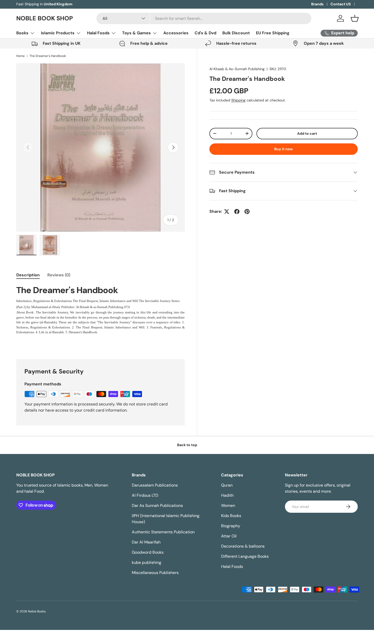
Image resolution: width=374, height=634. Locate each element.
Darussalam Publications (155, 485)
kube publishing (146, 562)
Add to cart (307, 133)
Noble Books (37, 611)
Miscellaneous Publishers (155, 572)
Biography (230, 526)
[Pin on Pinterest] (247, 211)
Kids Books (231, 515)
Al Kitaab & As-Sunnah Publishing (237, 69)
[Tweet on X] (227, 211)
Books (22, 33)
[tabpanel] (100, 310)
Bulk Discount (236, 33)
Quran (227, 485)
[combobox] (203, 18)
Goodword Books (148, 552)
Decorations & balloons (243, 546)
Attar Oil (229, 536)
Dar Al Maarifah (146, 542)
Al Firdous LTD (145, 495)
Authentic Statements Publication (163, 532)
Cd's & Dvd (205, 33)
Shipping (238, 100)
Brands (317, 4)
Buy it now (283, 149)
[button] (354, 18)
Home (20, 56)
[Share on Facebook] (237, 211)
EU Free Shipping (273, 33)
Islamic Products (58, 33)
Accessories (176, 33)
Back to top (187, 445)
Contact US (340, 4)
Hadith (227, 495)
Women (228, 505)
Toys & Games (136, 33)
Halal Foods (98, 33)
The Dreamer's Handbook (48, 56)
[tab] (28, 275)
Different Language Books (245, 556)
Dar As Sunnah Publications (157, 505)
